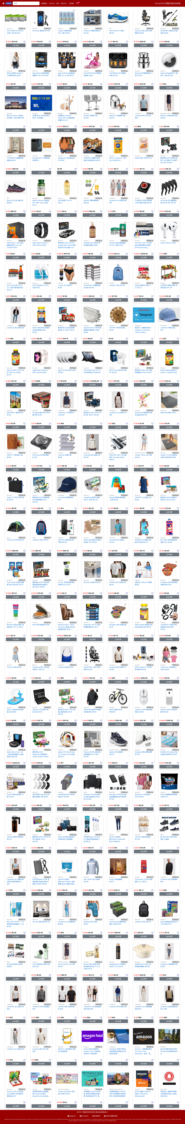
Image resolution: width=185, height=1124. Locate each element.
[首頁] (3, 3)
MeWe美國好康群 (111, 1116)
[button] (8, 3)
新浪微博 (97, 1116)
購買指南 (21, 28)
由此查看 (16, 45)
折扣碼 (71, 3)
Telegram (72, 1116)
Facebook (84, 1116)
